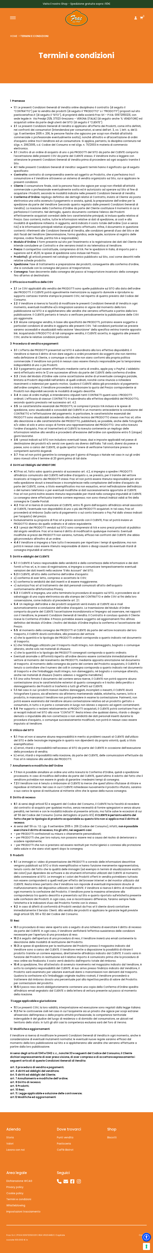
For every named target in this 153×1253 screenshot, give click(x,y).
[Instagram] (78, 1181)
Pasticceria (64, 1143)
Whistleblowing (15, 1205)
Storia (10, 1137)
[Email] (65, 1181)
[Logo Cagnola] (76, 18)
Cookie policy (15, 1193)
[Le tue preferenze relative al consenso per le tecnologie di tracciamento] (146, 1246)
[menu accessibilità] (146, 1237)
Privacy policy (15, 1187)
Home (13, 36)
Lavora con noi (15, 1150)
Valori (9, 1143)
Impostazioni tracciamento (23, 1211)
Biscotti (112, 1137)
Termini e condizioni (34, 36)
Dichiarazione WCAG (19, 1181)
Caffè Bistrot (65, 1150)
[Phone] (59, 1181)
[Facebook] (72, 1181)
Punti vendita (65, 1137)
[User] (135, 18)
